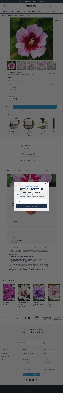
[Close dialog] (46, 183)
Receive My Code (31, 206)
